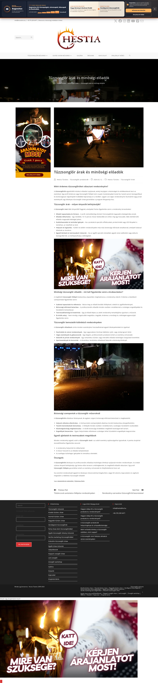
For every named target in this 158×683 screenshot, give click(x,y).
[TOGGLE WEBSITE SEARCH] (130, 55)
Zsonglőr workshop (55, 562)
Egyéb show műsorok (56, 546)
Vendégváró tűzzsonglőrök (57, 525)
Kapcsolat (51, 575)
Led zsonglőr (53, 558)
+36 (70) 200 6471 (119, 513)
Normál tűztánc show (56, 517)
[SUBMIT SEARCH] (32, 37)
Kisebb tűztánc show (55, 512)
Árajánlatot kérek (138, 14)
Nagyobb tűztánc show (56, 521)
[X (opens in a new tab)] (115, 21)
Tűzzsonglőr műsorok (56, 509)
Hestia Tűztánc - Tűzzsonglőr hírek (121, 180)
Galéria (51, 567)
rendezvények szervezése (66, 481)
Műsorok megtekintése (138, 10)
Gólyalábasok (53, 550)
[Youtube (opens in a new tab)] (133, 21)
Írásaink (51, 571)
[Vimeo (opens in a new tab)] (138, 21)
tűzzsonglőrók (79, 481)
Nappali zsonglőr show (56, 554)
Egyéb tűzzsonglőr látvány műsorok (61, 533)
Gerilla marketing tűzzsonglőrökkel (60, 537)
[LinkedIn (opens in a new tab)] (129, 21)
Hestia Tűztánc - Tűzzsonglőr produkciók (72, 180)
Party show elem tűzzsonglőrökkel (60, 529)
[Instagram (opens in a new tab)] (124, 21)
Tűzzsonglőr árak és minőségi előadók (93, 83)
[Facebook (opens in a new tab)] (120, 21)
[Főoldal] (54, 83)
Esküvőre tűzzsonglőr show (58, 541)
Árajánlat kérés (53, 579)
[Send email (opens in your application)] (141, 21)
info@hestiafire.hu (119, 508)
